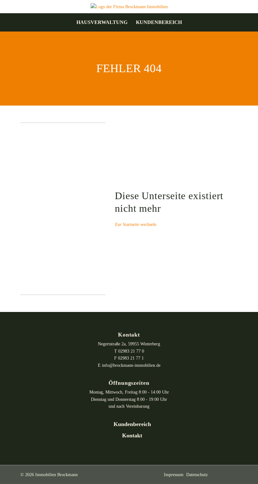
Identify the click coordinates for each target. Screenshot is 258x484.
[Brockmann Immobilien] (129, 6)
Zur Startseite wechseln (135, 224)
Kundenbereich (159, 22)
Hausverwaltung (101, 22)
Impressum (173, 474)
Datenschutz (197, 474)
